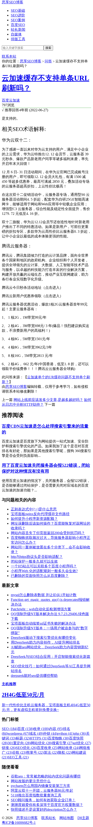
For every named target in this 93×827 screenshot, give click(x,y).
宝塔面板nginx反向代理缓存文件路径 (40, 514)
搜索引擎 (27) (62, 743)
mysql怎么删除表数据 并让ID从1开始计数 (44, 595)
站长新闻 (18, 29)
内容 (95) (56, 729)
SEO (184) (9, 729)
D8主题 (83, 818)
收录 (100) (41, 729)
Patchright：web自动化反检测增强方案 (41, 609)
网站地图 (66, 818)
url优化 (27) (82, 743)
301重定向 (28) (19, 743)
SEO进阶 (18, 15)
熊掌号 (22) (35, 752)
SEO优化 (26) (26, 748)
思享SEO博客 (12, 2)
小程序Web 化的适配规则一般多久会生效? (44, 571)
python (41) (65, 733)
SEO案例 (18, 20)
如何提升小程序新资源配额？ (34, 519)
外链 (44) (50, 733)
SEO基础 (18, 10)
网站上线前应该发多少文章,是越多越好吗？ (48, 400)
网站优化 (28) (41, 743)
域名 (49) (36, 733)
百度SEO (18, 25)
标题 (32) (23, 738)
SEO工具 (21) (18, 757)
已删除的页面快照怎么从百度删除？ (40, 576)
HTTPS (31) (39, 738)
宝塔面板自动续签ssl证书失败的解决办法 (43, 623)
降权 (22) (65, 752)
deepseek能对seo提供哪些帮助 (34, 676)
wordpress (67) (18, 733)
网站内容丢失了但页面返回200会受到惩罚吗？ (48, 533)
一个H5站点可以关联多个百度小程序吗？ (44, 566)
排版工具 (18, 39)
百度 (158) (25, 729)
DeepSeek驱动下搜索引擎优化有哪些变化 (43, 638)
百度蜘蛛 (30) (58, 738)
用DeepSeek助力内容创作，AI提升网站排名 (45, 642)
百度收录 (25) (47, 748)
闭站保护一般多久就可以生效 (34, 561)
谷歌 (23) (19, 752)
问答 (48, 61)
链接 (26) (9, 748)
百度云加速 (11, 100)
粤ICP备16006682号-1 (19, 823)
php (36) (80, 733)
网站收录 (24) (68, 748)
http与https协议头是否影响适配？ (37, 557)
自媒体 (16, 34)
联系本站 (9, 56)
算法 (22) (51, 752)
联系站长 (48, 818)
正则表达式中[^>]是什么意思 (34, 509)
